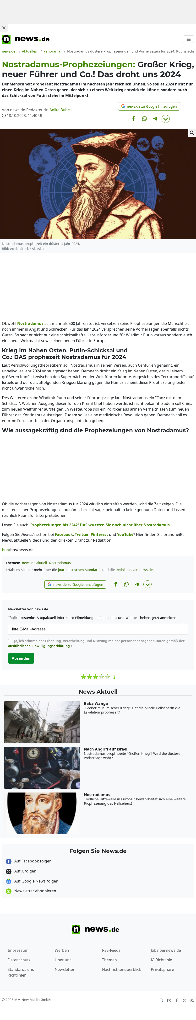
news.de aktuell (34, 562)
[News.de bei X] (184, 1000)
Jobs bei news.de (166, 950)
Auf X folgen (24, 871)
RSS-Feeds (111, 950)
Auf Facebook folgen (32, 861)
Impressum (18, 950)
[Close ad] (4, 28)
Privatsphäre (162, 969)
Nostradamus (60, 562)
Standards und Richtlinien (21, 972)
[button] (149, 106)
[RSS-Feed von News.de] (192, 1000)
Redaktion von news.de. (135, 569)
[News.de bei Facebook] (177, 1000)
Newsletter (65, 969)
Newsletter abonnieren (34, 890)
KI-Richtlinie (161, 959)
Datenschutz (19, 959)
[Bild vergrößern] (192, 133)
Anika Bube (59, 109)
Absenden (21, 658)
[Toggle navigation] (188, 39)
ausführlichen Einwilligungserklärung (39, 646)
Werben (62, 950)
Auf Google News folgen (35, 881)
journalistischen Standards (79, 569)
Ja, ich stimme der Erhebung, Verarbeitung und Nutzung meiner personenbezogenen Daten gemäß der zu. (96, 643)
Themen (109, 959)
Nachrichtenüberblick (121, 969)
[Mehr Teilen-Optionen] (166, 119)
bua (5, 549)
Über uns (63, 959)
